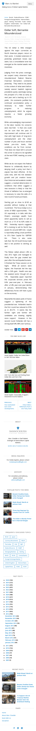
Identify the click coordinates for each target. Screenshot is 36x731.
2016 (7, 604)
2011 (7, 646)
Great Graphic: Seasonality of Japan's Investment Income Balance (16, 396)
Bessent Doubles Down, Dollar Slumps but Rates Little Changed (21, 496)
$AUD (6, 555)
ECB (16, 544)
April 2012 (8, 635)
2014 (7, 609)
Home (6, 17)
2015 (7, 607)
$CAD (13, 555)
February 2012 (10, 640)
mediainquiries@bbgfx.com (18, 462)
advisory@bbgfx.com (18, 480)
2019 (7, 597)
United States (15, 24)
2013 (7, 611)
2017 (7, 602)
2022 (7, 590)
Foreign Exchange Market (12, 19)
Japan (6, 22)
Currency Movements (11, 541)
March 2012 (9, 638)
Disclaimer (5, 721)
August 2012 (9, 626)
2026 (7, 580)
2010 (7, 648)
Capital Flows (9, 566)
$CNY (25, 566)
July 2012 (8, 628)
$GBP (20, 548)
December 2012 (10, 616)
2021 (7, 592)
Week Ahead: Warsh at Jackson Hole (20, 503)
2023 (7, 587)
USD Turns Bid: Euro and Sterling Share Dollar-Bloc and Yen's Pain (17, 376)
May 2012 (8, 633)
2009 (7, 650)
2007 (7, 655)
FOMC (27, 17)
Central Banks (23, 555)
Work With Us (6, 718)
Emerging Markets (10, 552)
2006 (7, 658)
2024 (7, 585)
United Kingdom (14, 43)
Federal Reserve (19, 17)
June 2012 (8, 630)
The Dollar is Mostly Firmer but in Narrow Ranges (21, 520)
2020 (7, 595)
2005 (7, 660)
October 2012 (10, 621)
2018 (7, 599)
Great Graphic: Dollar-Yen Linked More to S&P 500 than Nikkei (16, 356)
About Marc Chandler (9, 715)
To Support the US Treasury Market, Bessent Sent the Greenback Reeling (23, 699)
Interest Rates (25, 19)
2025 (7, 583)
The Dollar (18, 22)
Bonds (11, 17)
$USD (6, 537)
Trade (24, 22)
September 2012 (11, 623)
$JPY (21, 544)
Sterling (11, 22)
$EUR (23, 541)
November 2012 (10, 618)
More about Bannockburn (18, 446)
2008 (7, 653)
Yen (21, 24)
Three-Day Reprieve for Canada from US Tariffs (20, 511)
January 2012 (10, 642)
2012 (7, 614)
